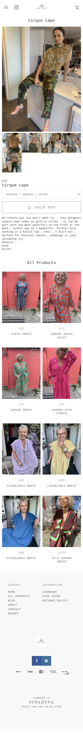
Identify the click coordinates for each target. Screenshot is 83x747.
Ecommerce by (41, 698)
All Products (19, 596)
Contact (14, 609)
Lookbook (50, 592)
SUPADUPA (41, 702)
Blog (11, 600)
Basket (13, 613)
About (12, 604)
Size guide (52, 596)
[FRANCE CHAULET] (42, 7)
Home (11, 592)
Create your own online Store (41, 707)
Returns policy (55, 600)
